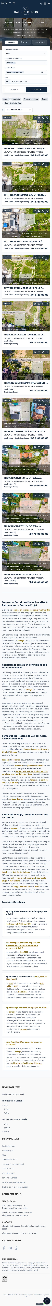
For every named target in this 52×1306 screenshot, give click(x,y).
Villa (6, 1105)
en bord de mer (16, 799)
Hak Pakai (22, 992)
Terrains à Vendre (9, 1178)
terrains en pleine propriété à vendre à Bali (31, 610)
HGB (16, 986)
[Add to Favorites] (47, 118)
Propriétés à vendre (31, 99)
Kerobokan (25, 886)
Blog (4, 1155)
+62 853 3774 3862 (29, 1233)
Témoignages (7, 1150)
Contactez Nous (8, 1146)
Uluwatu (45, 749)
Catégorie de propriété (13, 59)
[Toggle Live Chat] (46, 1300)
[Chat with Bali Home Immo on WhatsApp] (16, 1248)
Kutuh (4, 872)
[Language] (44, 3)
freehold (7, 117)
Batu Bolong (14, 881)
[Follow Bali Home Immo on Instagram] (10, 1248)
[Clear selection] (42, 72)
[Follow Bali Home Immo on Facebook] (4, 1248)
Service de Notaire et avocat (14, 1182)
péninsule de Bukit (35, 765)
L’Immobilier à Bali (10, 1159)
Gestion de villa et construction (15, 1187)
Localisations (10, 68)
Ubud (4, 752)
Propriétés (16, 99)
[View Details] (43, 118)
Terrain (44, 99)
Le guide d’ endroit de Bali (13, 1164)
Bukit (37, 886)
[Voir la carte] (35, 118)
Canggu (26, 749)
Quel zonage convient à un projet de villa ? (26, 1007)
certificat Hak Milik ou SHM (19, 924)
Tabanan (13, 752)
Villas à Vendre (8, 1173)
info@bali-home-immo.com (20, 1212)
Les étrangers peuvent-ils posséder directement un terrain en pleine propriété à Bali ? (23, 945)
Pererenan (35, 749)
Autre (6, 1113)
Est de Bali (13, 783)
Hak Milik (24, 952)
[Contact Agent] (39, 118)
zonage (21, 640)
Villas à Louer (7, 1169)
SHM (11, 983)
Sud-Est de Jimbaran (21, 872)
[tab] (11, 42)
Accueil (5, 99)
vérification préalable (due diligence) (26, 1063)
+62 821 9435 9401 (20, 1215)
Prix (6, 77)
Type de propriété (11, 49)
